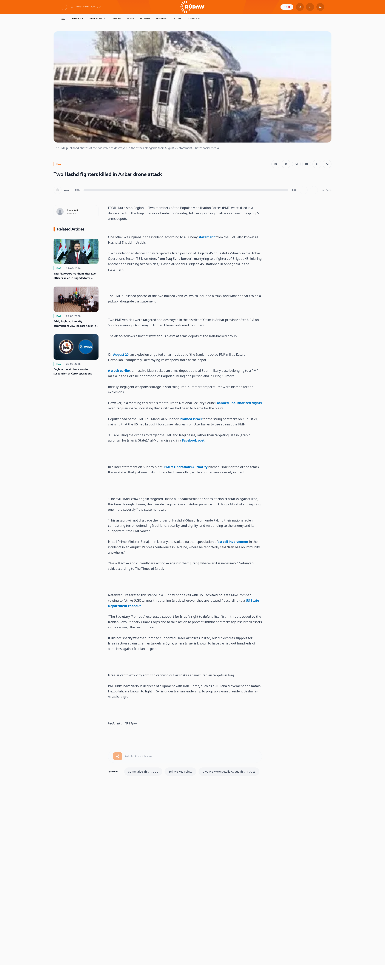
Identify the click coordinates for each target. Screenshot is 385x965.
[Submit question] (117, 756)
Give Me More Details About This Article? (229, 771)
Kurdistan (77, 18)
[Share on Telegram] (306, 164)
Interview (161, 18)
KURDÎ (93, 7)
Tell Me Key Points (180, 771)
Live (285, 7)
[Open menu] (63, 19)
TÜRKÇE (79, 7)
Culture (177, 18)
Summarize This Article (143, 771)
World (130, 18)
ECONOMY (145, 18)
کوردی (99, 7)
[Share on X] (286, 164)
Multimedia (194, 18)
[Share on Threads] (317, 164)
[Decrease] (304, 190)
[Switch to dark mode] (310, 7)
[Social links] (64, 7)
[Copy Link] (327, 164)
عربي (72, 7)
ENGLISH (86, 7)
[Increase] (314, 190)
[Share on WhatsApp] (296, 164)
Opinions (116, 18)
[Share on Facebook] (275, 164)
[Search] (300, 7)
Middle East (95, 18)
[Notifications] (320, 7)
